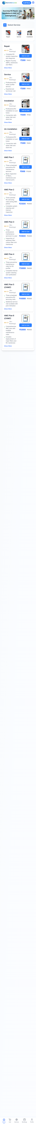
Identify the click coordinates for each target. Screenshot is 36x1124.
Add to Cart (25, 56)
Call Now (26, 3)
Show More (8, 68)
